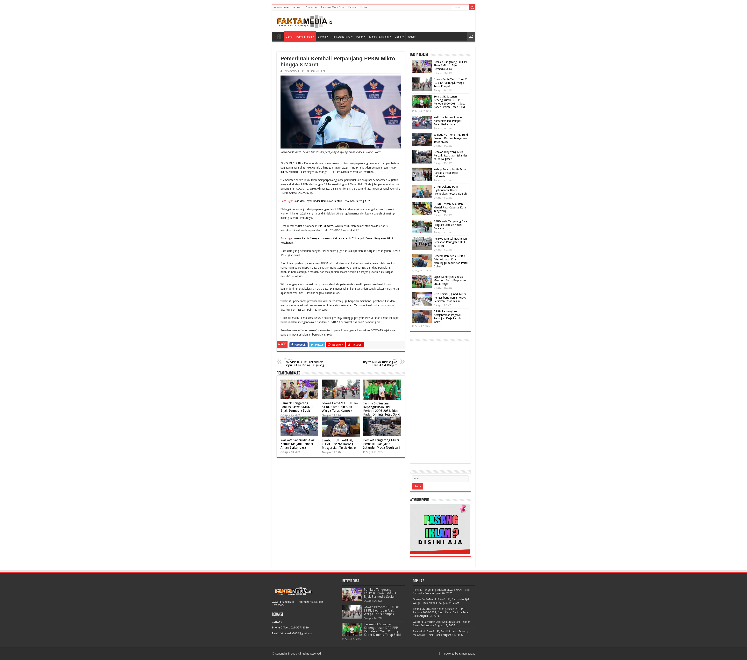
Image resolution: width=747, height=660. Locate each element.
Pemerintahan (304, 36)
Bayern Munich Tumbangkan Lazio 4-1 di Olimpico (380, 362)
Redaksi (352, 7)
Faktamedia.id (291, 71)
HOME (279, 36)
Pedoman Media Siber (333, 7)
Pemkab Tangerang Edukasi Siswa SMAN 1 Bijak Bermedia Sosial (297, 406)
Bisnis (398, 36)
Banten (322, 36)
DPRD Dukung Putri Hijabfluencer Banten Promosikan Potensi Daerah (450, 190)
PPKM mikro (325, 226)
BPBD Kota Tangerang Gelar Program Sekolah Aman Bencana (451, 225)
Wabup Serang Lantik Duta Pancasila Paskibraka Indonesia (450, 173)
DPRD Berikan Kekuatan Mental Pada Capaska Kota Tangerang (450, 207)
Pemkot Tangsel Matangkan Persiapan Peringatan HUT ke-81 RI (450, 242)
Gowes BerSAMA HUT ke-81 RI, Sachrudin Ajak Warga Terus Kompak (340, 406)
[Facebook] (439, 653)
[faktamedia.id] (304, 20)
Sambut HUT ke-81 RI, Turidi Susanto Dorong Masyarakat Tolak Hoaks (339, 444)
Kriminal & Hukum (379, 36)
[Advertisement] (440, 402)
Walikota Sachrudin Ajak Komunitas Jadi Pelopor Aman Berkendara (298, 443)
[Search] (472, 7)
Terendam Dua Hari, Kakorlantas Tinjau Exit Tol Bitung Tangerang (304, 362)
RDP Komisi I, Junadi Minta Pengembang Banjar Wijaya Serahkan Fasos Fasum (450, 298)
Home (363, 7)
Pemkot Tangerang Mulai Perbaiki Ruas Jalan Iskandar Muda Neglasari (381, 443)
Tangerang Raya (341, 36)
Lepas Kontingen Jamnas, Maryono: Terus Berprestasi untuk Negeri (450, 280)
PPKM (310, 167)
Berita (289, 36)
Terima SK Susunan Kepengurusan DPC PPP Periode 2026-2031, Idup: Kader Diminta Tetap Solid (381, 409)
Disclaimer (311, 7)
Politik (359, 36)
